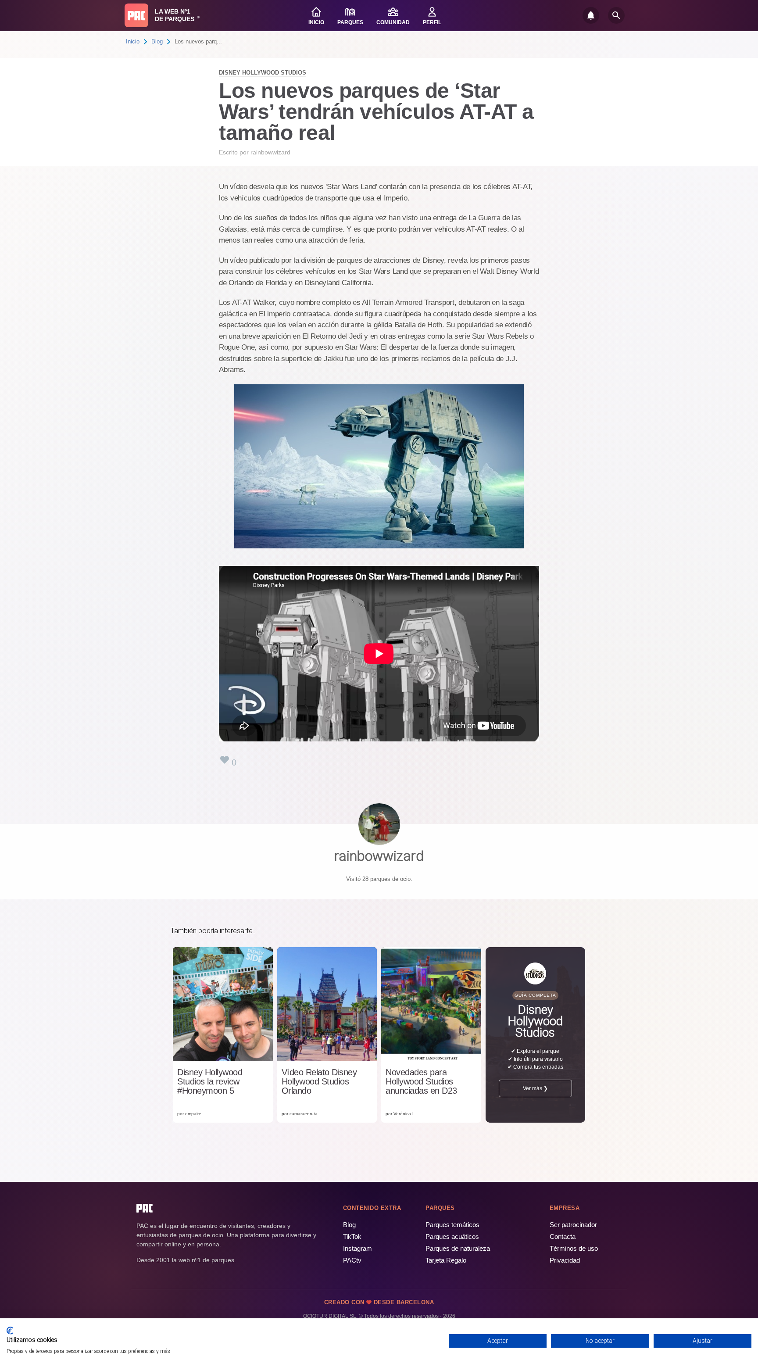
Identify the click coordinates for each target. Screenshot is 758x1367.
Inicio (132, 41)
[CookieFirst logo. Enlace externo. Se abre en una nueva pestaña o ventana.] (10, 1331)
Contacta (563, 1236)
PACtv (352, 1260)
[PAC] (136, 15)
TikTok (352, 1236)
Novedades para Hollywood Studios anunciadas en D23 (421, 1081)
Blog (157, 41)
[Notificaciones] (591, 15)
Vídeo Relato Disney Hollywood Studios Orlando (319, 1081)
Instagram (357, 1248)
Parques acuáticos (452, 1236)
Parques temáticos (452, 1224)
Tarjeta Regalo (445, 1260)
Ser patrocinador (573, 1224)
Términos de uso (574, 1248)
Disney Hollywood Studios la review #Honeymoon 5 (209, 1081)
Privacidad (565, 1260)
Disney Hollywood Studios (262, 72)
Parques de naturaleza (457, 1248)
